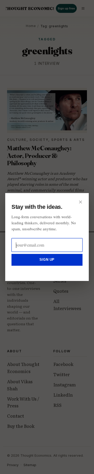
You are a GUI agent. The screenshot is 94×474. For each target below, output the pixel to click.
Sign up (47, 260)
